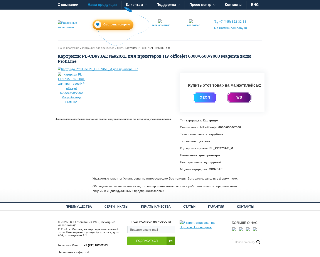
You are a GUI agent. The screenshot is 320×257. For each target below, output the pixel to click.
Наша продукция (102, 5)
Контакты (233, 5)
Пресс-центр (200, 5)
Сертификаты (116, 206)
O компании (68, 5)
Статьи (189, 206)
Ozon (205, 97)
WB (239, 97)
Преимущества (79, 206)
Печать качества (156, 206)
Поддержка (166, 5)
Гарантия (216, 206)
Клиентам (134, 5)
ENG (255, 5)
